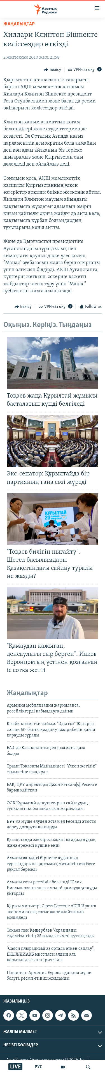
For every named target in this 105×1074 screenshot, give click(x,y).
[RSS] (73, 1015)
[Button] (52, 69)
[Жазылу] (86, 1015)
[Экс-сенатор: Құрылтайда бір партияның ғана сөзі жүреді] (52, 441)
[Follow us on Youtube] (34, 1015)
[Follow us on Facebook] (8, 1015)
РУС (38, 1067)
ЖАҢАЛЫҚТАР (19, 24)
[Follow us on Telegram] (60, 1015)
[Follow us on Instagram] (47, 1015)
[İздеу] (88, 1067)
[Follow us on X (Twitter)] (21, 1015)
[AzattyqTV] (63, 1067)
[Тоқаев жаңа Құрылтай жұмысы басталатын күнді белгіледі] (52, 363)
